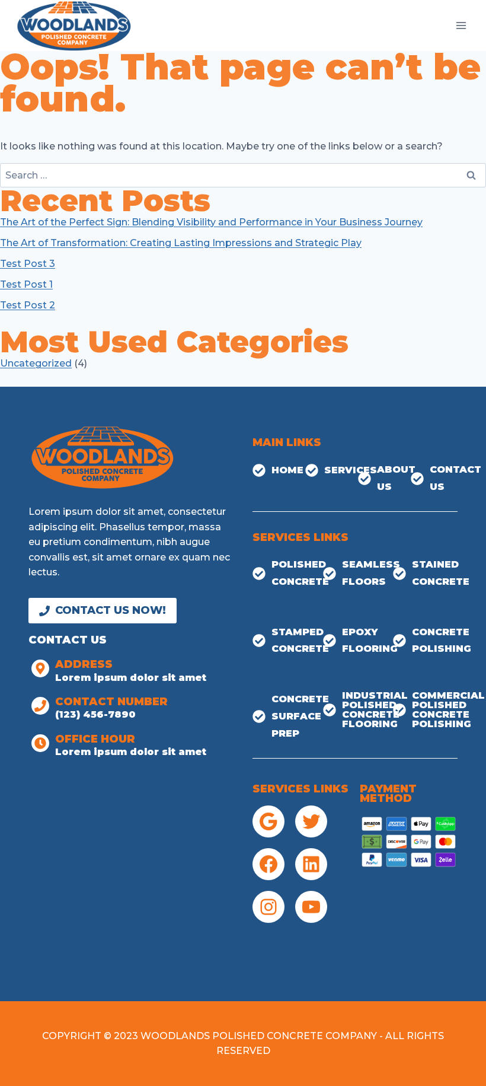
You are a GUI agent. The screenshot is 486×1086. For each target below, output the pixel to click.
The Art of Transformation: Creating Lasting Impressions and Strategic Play (181, 243)
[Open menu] (461, 25)
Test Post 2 (27, 305)
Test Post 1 (26, 284)
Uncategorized (36, 363)
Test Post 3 (27, 263)
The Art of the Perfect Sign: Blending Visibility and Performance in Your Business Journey (211, 222)
